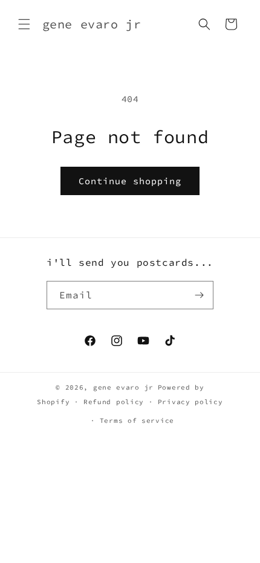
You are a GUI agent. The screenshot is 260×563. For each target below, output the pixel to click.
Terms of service (137, 420)
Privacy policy (190, 401)
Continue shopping (130, 181)
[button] (24, 24)
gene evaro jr (123, 387)
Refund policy (113, 401)
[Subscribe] (199, 295)
